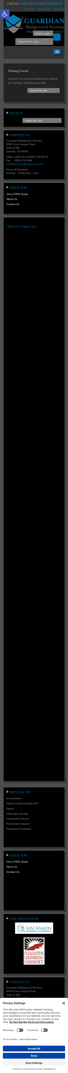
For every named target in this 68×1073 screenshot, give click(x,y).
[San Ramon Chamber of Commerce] (34, 927)
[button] (5, 14)
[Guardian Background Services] (34, 23)
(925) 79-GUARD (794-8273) (41, 3)
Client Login (43, 33)
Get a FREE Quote (17, 194)
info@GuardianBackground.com (25, 164)
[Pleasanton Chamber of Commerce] (34, 950)
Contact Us (43, 9)
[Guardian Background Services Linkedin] (57, 37)
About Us (28, 9)
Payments (58, 9)
